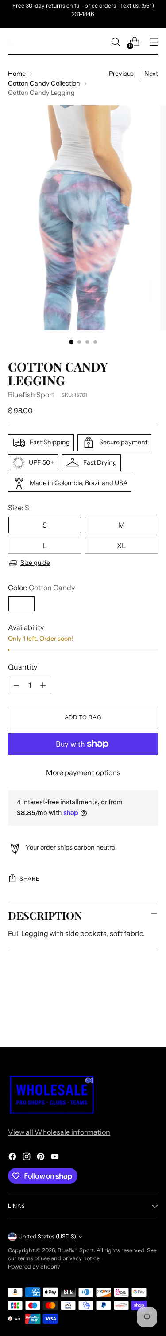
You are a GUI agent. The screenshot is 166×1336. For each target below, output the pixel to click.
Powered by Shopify (34, 1266)
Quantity (22, 666)
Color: (41, 587)
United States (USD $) (47, 1236)
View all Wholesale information (59, 1132)
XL (121, 545)
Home (17, 74)
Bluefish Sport (31, 394)
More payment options (83, 772)
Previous (121, 74)
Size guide (35, 563)
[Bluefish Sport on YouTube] (55, 1158)
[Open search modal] (115, 42)
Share (29, 878)
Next (151, 74)
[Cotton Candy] (21, 603)
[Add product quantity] (43, 685)
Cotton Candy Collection (44, 83)
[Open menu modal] (153, 42)
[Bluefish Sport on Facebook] (13, 1158)
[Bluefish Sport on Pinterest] (41, 1158)
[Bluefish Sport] (12, 41)
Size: (18, 507)
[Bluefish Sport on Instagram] (27, 1158)
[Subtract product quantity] (16, 685)
